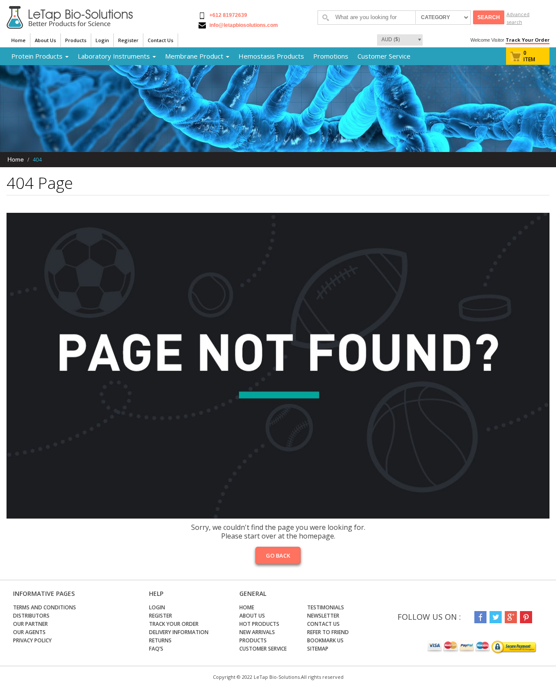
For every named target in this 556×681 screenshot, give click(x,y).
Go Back (278, 555)
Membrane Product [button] (195, 56)
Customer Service (383, 56)
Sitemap (317, 648)
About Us (45, 40)
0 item (529, 56)
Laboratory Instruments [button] (115, 56)
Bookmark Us (325, 640)
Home (18, 40)
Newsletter (323, 615)
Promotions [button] (330, 56)
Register (128, 40)
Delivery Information (178, 632)
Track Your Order (527, 39)
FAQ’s (156, 648)
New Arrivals (257, 632)
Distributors (31, 615)
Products (75, 40)
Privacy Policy (32, 640)
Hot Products (259, 624)
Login (102, 40)
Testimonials (325, 607)
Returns (160, 640)
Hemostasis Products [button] (271, 56)
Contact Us (160, 40)
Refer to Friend (328, 632)
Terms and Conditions (44, 607)
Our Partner (30, 624)
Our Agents (29, 632)
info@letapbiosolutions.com (243, 25)
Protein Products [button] (37, 56)
